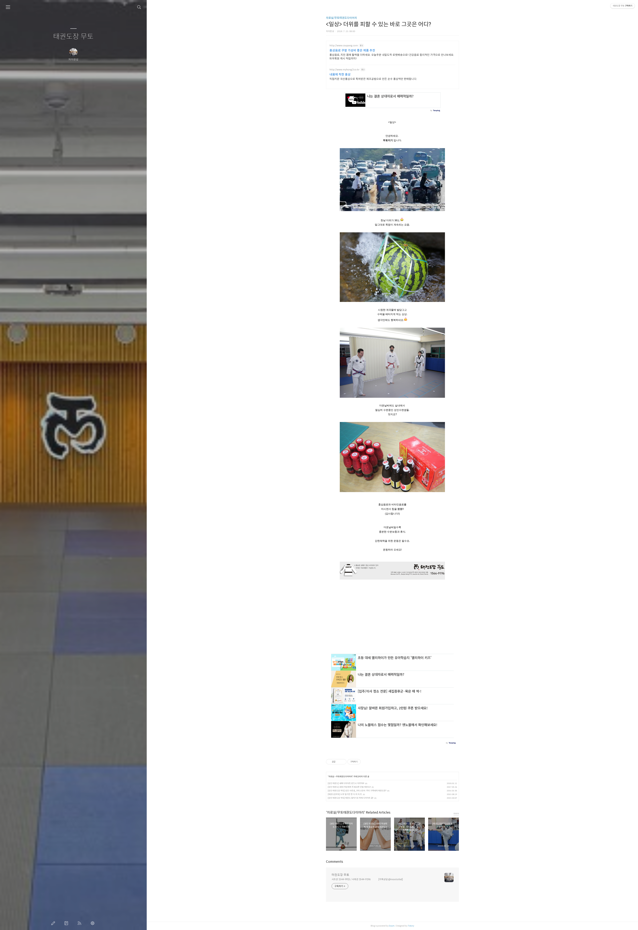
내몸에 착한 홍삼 (340, 74)
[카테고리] (8, 7)
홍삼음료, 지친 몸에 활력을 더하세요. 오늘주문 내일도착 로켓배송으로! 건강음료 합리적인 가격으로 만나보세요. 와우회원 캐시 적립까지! (391, 56)
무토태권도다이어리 (344, 776)
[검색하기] (139, 7)
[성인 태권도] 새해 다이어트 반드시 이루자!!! (346, 783)
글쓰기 (54, 923)
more (456, 813)
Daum (391, 926)
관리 (93, 923)
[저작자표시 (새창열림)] (362, 761)
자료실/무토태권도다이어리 (341, 18)
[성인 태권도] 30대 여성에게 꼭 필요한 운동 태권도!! (349, 787)
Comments (334, 862)
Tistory (411, 926)
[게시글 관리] (343, 761)
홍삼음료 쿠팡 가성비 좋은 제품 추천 (352, 50)
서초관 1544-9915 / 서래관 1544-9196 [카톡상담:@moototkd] (367, 879)
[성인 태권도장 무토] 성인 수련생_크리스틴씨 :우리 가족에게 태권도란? (357, 790)
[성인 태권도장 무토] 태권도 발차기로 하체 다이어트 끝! (350, 798)
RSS (80, 923)
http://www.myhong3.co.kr (344, 69)
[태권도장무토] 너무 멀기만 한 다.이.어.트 (345, 794)
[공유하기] (338, 761)
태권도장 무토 (73, 37)
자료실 (331, 776)
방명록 (67, 923)
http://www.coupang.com (343, 45)
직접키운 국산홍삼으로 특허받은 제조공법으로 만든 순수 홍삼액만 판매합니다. (373, 79)
